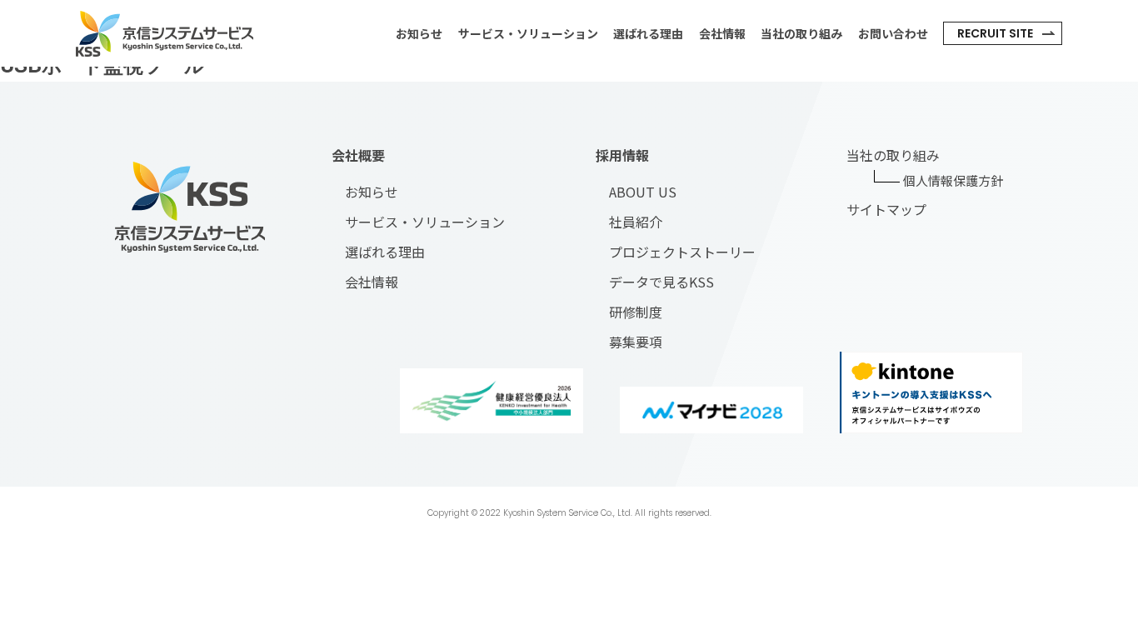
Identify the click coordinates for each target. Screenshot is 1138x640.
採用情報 (622, 155)
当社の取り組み (801, 33)
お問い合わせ (893, 33)
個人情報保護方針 (953, 180)
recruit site (995, 33)
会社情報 (722, 33)
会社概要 (358, 155)
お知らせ (419, 33)
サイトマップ (886, 209)
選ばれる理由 (648, 33)
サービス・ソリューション (528, 33)
